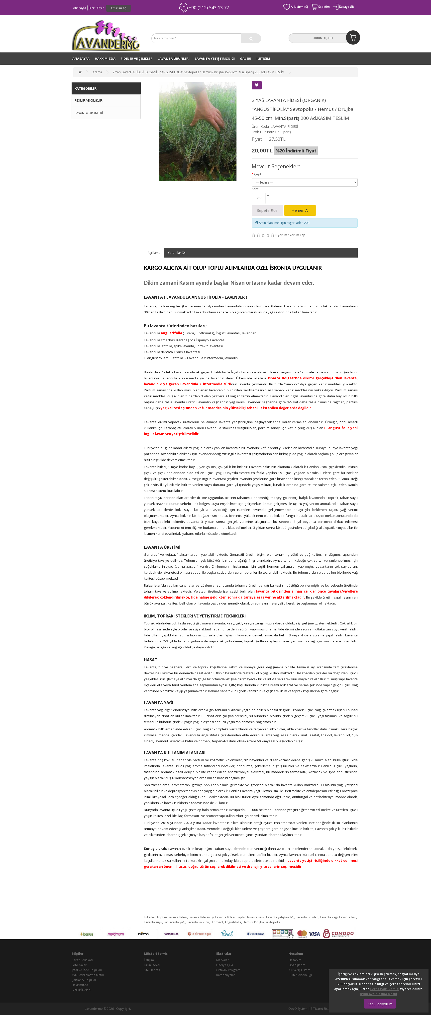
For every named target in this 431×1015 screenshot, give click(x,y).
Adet (255, 189)
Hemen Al (300, 210)
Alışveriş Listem (299, 970)
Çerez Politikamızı (384, 989)
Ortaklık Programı (228, 970)
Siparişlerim (297, 965)
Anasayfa (79, 8)
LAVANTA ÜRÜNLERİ (174, 58)
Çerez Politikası (82, 960)
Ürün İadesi (152, 965)
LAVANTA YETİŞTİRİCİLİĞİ (215, 58)
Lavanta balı (347, 917)
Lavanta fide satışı (201, 917)
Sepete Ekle (267, 210)
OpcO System (298, 1009)
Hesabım (295, 960)
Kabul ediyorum (380, 1004)
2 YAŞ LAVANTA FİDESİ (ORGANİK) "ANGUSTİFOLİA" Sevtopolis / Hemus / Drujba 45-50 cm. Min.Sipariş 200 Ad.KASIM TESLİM (198, 72)
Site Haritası (152, 970)
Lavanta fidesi (225, 917)
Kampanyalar (225, 975)
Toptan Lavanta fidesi (172, 917)
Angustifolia (232, 922)
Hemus (248, 922)
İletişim (149, 960)
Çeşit (257, 174)
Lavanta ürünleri (307, 917)
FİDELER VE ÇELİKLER (136, 58)
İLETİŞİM (263, 58)
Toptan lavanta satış (250, 917)
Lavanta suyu (153, 922)
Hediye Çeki (224, 965)
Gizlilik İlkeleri (81, 990)
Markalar (222, 960)
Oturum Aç (118, 8)
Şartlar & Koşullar (84, 980)
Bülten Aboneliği (300, 975)
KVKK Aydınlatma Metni (88, 975)
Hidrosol (217, 922)
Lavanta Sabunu (198, 922)
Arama (97, 72)
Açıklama (154, 253)
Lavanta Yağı (329, 917)
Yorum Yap (297, 235)
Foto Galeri (79, 965)
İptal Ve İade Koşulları (87, 970)
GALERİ (245, 58)
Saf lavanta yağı (174, 922)
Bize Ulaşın (96, 8)
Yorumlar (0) (176, 253)
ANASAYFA (81, 58)
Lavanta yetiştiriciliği (280, 917)
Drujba (259, 922)
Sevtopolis (272, 922)
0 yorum (281, 235)
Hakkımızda (105, 58)
